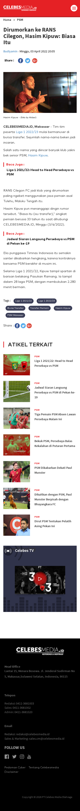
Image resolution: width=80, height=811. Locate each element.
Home (7, 19)
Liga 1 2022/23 (27, 132)
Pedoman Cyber (15, 767)
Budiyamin (10, 51)
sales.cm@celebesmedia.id (46, 739)
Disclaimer (11, 771)
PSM (20, 19)
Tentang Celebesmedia (44, 767)
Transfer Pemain (39, 308)
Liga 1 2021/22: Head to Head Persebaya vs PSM (40, 169)
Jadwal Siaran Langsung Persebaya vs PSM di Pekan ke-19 (40, 238)
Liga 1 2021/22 (23, 300)
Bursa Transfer (15, 308)
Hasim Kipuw (38, 155)
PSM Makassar (15, 315)
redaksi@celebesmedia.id (33, 734)
